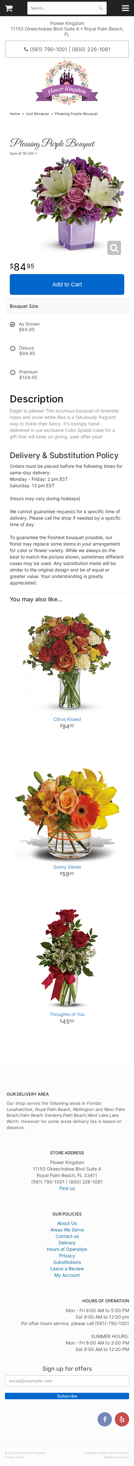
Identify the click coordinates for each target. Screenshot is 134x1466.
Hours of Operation (67, 1249)
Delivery (67, 1242)
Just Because (37, 113)
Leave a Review (67, 1268)
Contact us (67, 1236)
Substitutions (67, 1262)
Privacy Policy (14, 1457)
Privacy (67, 1255)
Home (15, 113)
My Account (67, 1275)
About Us (67, 1223)
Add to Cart (67, 284)
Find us (67, 1188)
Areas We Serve (67, 1229)
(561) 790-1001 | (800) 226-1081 (69, 49)
